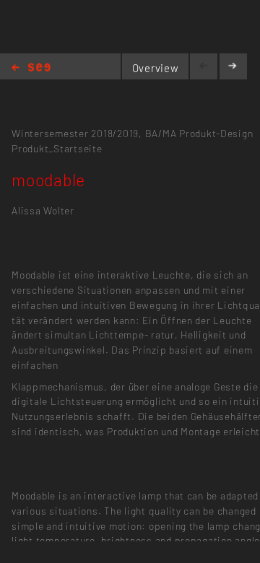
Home (31, 68)
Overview (155, 67)
